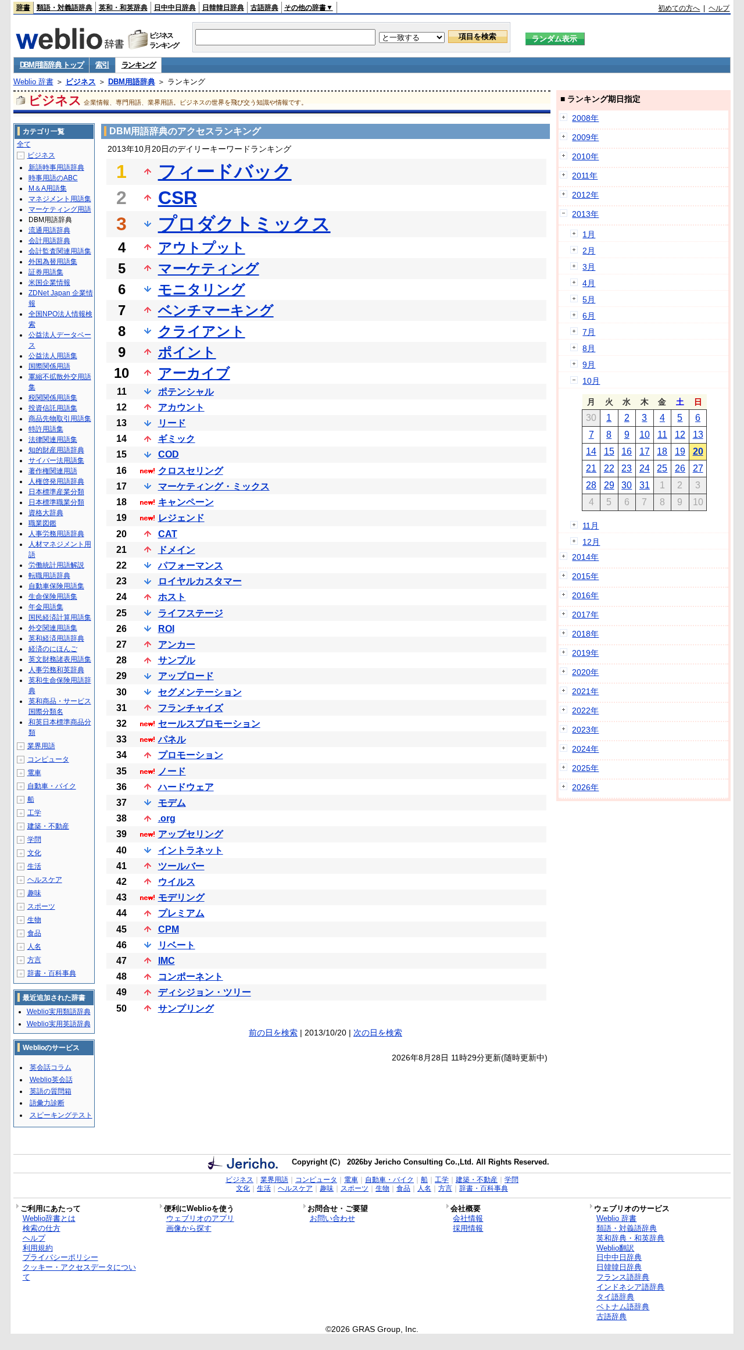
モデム (172, 803)
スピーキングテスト (61, 1115)
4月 (588, 283)
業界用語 (41, 746)
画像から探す (189, 1228)
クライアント (201, 331)
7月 (588, 332)
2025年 (585, 768)
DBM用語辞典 (131, 81)
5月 (588, 299)
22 (609, 468)
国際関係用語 (49, 366)
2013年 (585, 214)
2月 (588, 250)
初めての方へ (679, 8)
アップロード (186, 676)
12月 (591, 542)
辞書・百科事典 (51, 973)
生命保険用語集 (52, 596)
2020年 (585, 672)
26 (680, 468)
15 (609, 451)
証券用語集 (45, 272)
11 (662, 435)
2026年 (585, 787)
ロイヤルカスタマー (200, 581)
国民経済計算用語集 (59, 617)
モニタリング (201, 289)
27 (698, 468)
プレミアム (181, 913)
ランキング (138, 64)
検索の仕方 (41, 1228)
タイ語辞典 (615, 1296)
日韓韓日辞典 (223, 7)
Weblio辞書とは (49, 1218)
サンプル (176, 660)
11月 (590, 525)
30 (626, 485)
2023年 (585, 729)
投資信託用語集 (52, 408)
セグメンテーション (200, 692)
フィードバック (225, 171)
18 (662, 451)
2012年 (585, 194)
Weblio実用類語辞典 (59, 1012)
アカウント (181, 407)
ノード (172, 771)
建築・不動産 (48, 826)
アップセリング (190, 834)
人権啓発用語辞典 (56, 481)
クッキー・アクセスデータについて (79, 1272)
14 (591, 451)
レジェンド (181, 518)
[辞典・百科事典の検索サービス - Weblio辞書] (69, 45)
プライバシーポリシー (60, 1257)
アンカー (176, 644)
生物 (34, 920)
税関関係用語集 (52, 398)
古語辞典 (264, 7)
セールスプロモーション (209, 723)
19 (680, 451)
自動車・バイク (51, 786)
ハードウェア (186, 787)
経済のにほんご (52, 649)
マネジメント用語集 (59, 199)
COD (168, 454)
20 (698, 451)
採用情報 (468, 1228)
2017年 (585, 614)
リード (172, 423)
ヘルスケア (44, 880)
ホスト (172, 597)
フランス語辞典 (622, 1277)
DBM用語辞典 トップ (52, 64)
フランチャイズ (190, 708)
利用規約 (38, 1248)
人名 (34, 946)
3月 (588, 267)
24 (644, 468)
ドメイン (176, 550)
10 (644, 435)
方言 (34, 960)
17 (644, 451)
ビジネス (81, 81)
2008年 (585, 118)
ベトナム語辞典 (622, 1306)
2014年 (585, 557)
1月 (588, 234)
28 (591, 485)
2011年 (585, 175)
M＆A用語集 (47, 188)
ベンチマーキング (216, 310)
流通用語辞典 (49, 230)
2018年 (585, 633)
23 (626, 468)
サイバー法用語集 (56, 460)
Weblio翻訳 (615, 1248)
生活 (34, 866)
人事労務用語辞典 (56, 534)
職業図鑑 (42, 523)
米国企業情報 (49, 282)
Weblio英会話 (51, 1080)
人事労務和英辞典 (56, 670)
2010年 (585, 156)
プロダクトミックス (244, 223)
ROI (166, 629)
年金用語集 (45, 607)
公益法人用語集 (52, 356)
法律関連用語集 (52, 439)
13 (698, 435)
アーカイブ (194, 373)
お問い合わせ (332, 1218)
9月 (588, 364)
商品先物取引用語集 (59, 419)
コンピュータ (48, 759)
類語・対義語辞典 (64, 7)
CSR (177, 197)
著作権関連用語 (52, 471)
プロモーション (190, 755)
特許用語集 (45, 429)
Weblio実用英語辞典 (59, 1024)
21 (591, 468)
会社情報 (468, 1218)
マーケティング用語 (59, 209)
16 (626, 451)
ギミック (176, 439)
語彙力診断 (47, 1103)
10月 (591, 380)
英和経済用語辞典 (56, 638)
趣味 (34, 893)
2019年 (585, 653)
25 (662, 468)
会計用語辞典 (49, 241)
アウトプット (201, 247)
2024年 (585, 748)
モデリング (181, 897)
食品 (34, 933)
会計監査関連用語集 (59, 251)
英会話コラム (50, 1067)
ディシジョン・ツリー (204, 992)
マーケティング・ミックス (214, 486)
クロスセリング (190, 471)
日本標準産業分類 (56, 492)
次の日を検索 (377, 1032)
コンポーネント (190, 976)
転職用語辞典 (49, 576)
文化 (34, 853)
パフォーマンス (190, 565)
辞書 (23, 7)
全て (24, 144)
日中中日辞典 (175, 7)
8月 (588, 348)
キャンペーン (186, 502)
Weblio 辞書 (33, 81)
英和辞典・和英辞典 (630, 1238)
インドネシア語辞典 (630, 1287)
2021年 (585, 691)
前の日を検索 (273, 1032)
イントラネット (190, 850)
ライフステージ (190, 613)
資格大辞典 (45, 513)
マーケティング (208, 268)
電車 (34, 773)
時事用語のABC (53, 178)
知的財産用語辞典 (56, 450)
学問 (34, 839)
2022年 (585, 710)
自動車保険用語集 (56, 586)
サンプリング (186, 1008)
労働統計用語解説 (56, 565)
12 (680, 435)
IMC (166, 961)
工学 (34, 813)
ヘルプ (719, 8)
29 (609, 485)
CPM (168, 929)
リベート (176, 945)
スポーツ (41, 906)
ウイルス (176, 882)
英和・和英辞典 (123, 7)
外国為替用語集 (52, 262)
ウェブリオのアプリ (200, 1218)
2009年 (585, 137)
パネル (172, 739)
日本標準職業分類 (56, 502)
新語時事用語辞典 (56, 167)
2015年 (585, 576)
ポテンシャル (186, 392)
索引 (102, 64)
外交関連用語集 (52, 628)
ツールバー (181, 866)
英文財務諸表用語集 (59, 659)
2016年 (585, 595)
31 (644, 485)
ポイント (187, 352)
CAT (167, 534)
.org (167, 818)
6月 (588, 315)
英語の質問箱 (50, 1091)
